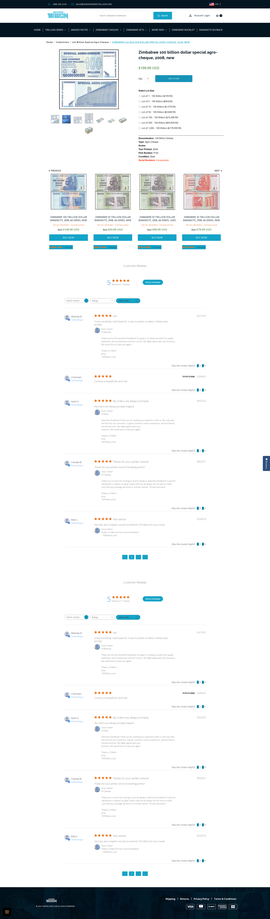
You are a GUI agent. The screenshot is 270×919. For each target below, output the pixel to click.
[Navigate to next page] (145, 557)
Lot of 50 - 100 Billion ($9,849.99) (158, 112)
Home (49, 42)
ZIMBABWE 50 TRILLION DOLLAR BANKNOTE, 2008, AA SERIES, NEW (112, 218)
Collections (62, 42)
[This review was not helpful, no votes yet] (203, 365)
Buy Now (68, 237)
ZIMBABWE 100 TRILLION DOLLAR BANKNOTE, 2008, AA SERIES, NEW (68, 218)
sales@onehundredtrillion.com (94, 4)
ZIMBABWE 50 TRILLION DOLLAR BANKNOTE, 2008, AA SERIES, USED (157, 218)
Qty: (141, 78)
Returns (184, 898)
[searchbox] (74, 300)
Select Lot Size (146, 90)
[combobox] (102, 300)
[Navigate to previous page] (125, 557)
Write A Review (153, 282)
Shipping (170, 898)
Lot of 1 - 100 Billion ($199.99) (157, 96)
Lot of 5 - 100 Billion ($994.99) (157, 101)
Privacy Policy (201, 898)
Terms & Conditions (225, 898)
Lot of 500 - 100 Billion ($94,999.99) (159, 122)
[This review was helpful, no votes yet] (198, 365)
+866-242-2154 (60, 4)
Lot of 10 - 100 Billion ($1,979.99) (158, 106)
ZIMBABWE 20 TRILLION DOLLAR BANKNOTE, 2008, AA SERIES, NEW (201, 218)
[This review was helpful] (198, 450)
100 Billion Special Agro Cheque (90, 42)
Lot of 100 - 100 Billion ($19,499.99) (159, 117)
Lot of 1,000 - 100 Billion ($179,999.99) (161, 128)
